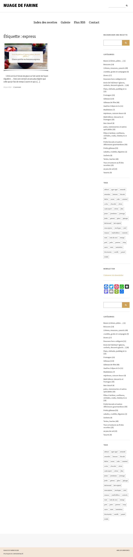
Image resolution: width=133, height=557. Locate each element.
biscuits (122, 194)
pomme (117, 242)
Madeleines (108, 109)
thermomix (108, 252)
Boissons (107, 64)
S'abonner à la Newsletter (114, 275)
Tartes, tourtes (109, 159)
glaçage (125, 218)
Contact (94, 22)
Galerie (65, 22)
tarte (111, 247)
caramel (124, 199)
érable (106, 257)
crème (116, 209)
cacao (112, 199)
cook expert (108, 209)
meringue (118, 228)
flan (122, 209)
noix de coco (113, 238)
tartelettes (119, 247)
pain (105, 242)
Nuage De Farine (21, 5)
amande (122, 189)
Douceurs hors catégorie (113, 79)
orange (122, 238)
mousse (106, 233)
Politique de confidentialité (13, 554)
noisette (125, 233)
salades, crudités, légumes (114, 152)
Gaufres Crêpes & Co (112, 106)
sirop (124, 242)
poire (111, 242)
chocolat (113, 204)
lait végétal (117, 223)
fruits (106, 218)
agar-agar (114, 189)
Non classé (108, 123)
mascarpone (108, 228)
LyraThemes (125, 550)
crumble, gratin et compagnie (115, 72)
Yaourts (106, 172)
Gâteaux (107, 99)
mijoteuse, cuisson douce (114, 113)
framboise (113, 214)
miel (124, 228)
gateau (112, 218)
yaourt (123, 252)
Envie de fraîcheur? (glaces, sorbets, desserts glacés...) (26, 55)
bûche (106, 199)
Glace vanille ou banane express (26, 59)
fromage (122, 214)
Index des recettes (45, 22)
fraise (106, 214)
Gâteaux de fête (110, 102)
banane (115, 194)
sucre (106, 247)
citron (120, 204)
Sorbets (107, 155)
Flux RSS (79, 22)
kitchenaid (107, 223)
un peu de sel (109, 169)
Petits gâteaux (109, 148)
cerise (106, 204)
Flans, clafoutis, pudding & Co (115, 89)
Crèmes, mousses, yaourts (114, 68)
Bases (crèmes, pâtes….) (113, 61)
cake (118, 199)
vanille (116, 252)
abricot (106, 189)
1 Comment (17, 87)
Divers (106, 75)
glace (118, 218)
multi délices (116, 233)
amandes (107, 194)
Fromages (107, 95)
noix (105, 238)
